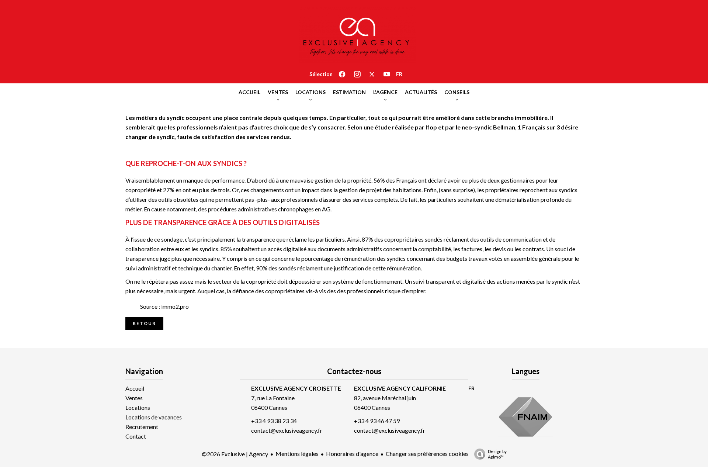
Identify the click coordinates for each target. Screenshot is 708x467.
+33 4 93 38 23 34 (274, 420)
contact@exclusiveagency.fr (286, 430)
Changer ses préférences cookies (427, 453)
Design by (497, 454)
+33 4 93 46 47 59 (377, 420)
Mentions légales (297, 453)
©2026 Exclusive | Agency (235, 453)
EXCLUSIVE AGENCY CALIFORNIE (400, 388)
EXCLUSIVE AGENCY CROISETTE (296, 388)
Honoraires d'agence (352, 453)
